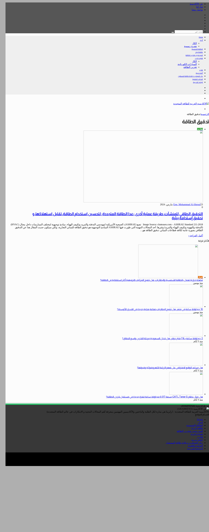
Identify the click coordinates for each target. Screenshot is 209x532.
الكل (194, 43)
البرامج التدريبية (198, 82)
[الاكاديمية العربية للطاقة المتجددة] (191, 103)
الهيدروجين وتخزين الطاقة (194, 55)
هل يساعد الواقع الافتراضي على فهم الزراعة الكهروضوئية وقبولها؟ (170, 367)
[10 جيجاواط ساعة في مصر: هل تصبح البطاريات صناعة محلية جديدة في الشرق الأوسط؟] (186, 306)
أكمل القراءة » (195, 235)
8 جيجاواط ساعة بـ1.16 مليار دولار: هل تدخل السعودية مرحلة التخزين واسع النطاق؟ (162, 338)
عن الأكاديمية (196, 4)
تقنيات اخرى (199, 58)
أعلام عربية (199, 73)
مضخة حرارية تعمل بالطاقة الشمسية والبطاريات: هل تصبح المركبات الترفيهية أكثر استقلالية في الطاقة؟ (151, 280)
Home (201, 37)
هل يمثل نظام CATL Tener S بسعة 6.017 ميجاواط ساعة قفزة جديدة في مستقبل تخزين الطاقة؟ (154, 396)
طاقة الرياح (199, 52)
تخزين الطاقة (190, 67)
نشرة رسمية (190, 46)
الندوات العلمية (197, 79)
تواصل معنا (197, 9)
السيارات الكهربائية (187, 64)
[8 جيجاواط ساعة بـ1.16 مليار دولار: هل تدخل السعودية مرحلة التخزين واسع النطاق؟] (186, 335)
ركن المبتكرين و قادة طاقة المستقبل (190, 76)
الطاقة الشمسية (197, 49)
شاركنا (199, 6)
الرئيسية (205, 114)
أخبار (201, 40)
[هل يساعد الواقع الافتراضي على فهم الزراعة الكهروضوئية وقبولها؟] (186, 365)
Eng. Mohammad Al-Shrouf (186, 204)
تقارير (201, 70)
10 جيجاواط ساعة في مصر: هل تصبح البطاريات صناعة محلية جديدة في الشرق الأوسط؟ (160, 309)
